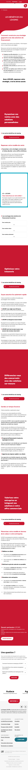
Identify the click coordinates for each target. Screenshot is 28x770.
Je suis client (21, 739)
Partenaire (14, 1)
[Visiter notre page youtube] (21, 706)
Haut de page (13, 701)
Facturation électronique (7, 743)
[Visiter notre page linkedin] (25, 706)
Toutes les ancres (14, 137)
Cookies (18, 759)
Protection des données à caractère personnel (14, 761)
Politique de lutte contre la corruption (14, 763)
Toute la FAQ (14, 677)
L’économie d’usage (5, 724)
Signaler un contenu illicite (14, 764)
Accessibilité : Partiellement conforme (14, 766)
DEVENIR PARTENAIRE (7, 638)
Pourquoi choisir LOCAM (7, 727)
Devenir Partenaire (5, 737)
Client (20, 1)
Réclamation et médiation (7, 745)
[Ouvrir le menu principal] (25, 5)
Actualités (17, 721)
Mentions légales (11, 759)
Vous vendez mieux (6, 228)
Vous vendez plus (6, 222)
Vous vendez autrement (7, 234)
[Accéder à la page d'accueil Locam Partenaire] (5, 5)
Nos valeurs (17, 729)
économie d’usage (18, 57)
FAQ (2, 740)
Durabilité (17, 727)
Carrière (17, 724)
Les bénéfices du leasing (6, 721)
